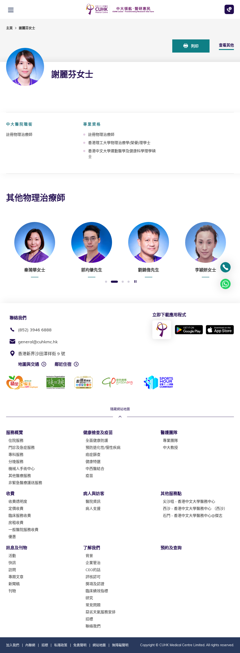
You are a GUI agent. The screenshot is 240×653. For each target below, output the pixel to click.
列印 (194, 46)
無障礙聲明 (120, 645)
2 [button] (114, 282)
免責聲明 (79, 645)
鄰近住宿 (63, 364)
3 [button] (123, 282)
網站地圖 (99, 645)
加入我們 (12, 645)
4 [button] (129, 282)
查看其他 (226, 45)
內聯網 (30, 645)
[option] (34, 249)
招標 (44, 645)
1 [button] (106, 282)
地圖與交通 (28, 364)
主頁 (9, 28)
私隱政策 (60, 645)
